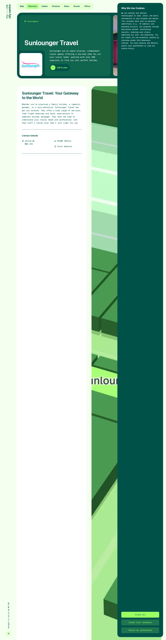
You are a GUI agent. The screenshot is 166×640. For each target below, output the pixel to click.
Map (22, 6)
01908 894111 (64, 141)
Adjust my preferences (140, 630)
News (66, 6)
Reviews (56, 6)
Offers (87, 6)
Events (77, 6)
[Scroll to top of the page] (8, 633)
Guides (44, 6)
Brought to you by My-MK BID (8, 615)
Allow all (140, 614)
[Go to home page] (8, 11)
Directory (32, 6)
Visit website (64, 146)
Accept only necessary (140, 622)
